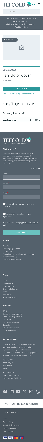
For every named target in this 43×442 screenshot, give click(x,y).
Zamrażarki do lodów (11, 322)
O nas (5, 280)
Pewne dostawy (9, 286)
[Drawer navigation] (39, 4)
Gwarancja (7, 294)
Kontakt (6, 246)
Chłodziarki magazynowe (12, 317)
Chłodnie (6, 325)
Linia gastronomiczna (11, 328)
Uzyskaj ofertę (8, 251)
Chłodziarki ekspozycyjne (12, 314)
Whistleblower (8, 431)
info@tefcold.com (14, 378)
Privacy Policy (8, 422)
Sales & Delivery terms (11, 425)
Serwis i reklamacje (10, 257)
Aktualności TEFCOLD (11, 297)
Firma (5, 193)
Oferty (5, 311)
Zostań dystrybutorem (11, 248)
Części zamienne (9, 330)
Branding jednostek (10, 289)
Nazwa (6, 183)
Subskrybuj (22, 233)
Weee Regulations (10, 428)
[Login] (33, 4)
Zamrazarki (7, 319)
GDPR (5, 419)
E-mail (5, 173)
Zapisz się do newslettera (12, 259)
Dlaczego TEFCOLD (10, 283)
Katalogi (6, 292)
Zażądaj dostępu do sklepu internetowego (19, 254)
